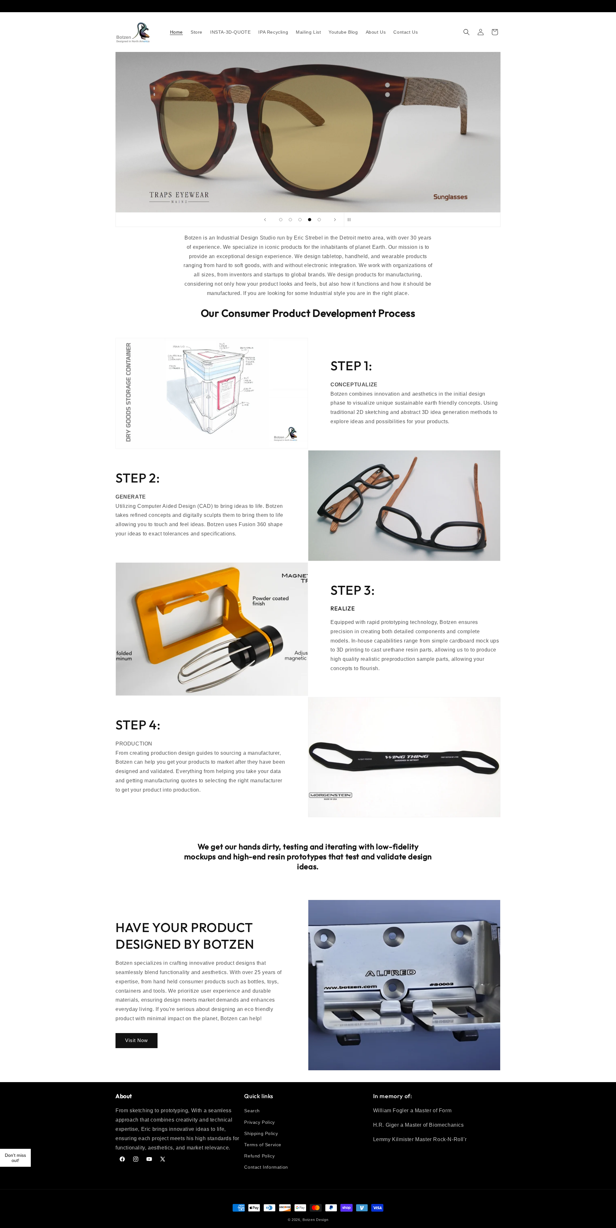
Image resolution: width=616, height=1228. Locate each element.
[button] (466, 32)
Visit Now (136, 1040)
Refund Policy (259, 1155)
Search (252, 1110)
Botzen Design (315, 1220)
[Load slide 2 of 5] (290, 219)
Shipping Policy (261, 1133)
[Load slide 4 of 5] (309, 219)
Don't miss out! (15, 1158)
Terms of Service (262, 1144)
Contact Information (266, 1167)
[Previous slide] (265, 220)
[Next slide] (335, 220)
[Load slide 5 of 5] (319, 219)
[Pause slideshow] (351, 220)
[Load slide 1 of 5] (281, 219)
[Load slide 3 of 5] (300, 219)
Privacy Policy (259, 1122)
